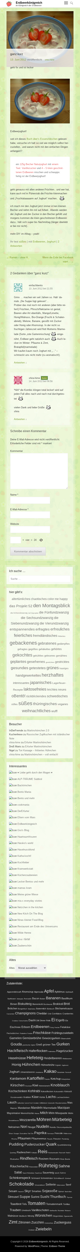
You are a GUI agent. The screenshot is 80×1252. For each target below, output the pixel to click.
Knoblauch (60, 1085)
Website (14, 524)
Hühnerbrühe (48, 1065)
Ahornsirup (27, 991)
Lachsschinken (63, 1097)
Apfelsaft (69, 992)
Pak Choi (30, 1133)
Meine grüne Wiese (27, 894)
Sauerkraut (38, 1173)
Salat (18, 1172)
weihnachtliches (36, 710)
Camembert (10, 1014)
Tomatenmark (54, 1204)
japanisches (41, 682)
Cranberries (68, 1014)
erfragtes (43, 629)
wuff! (54, 711)
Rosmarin (54, 1159)
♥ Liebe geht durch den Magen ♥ (34, 772)
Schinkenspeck (20, 1178)
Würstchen (43, 1215)
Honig (16, 1064)
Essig (52, 1027)
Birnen (13, 1004)
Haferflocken (38, 1051)
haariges (64, 668)
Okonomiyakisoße (64, 1127)
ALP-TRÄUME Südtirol (29, 779)
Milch (44, 1113)
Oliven (11, 1133)
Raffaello (34, 1153)
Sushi (44, 1197)
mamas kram (24, 888)
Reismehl (62, 1153)
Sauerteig (48, 1172)
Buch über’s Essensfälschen (42, 139)
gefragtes (22, 649)
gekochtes (22, 655)
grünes (53, 668)
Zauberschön (24, 945)
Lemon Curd (29, 1103)
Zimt (13, 1222)
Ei (53, 1019)
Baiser (42, 999)
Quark (51, 1144)
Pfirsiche (14, 1139)
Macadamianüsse (61, 1103)
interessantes (21, 682)
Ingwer (58, 1065)
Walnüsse (13, 1216)
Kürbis (42, 1097)
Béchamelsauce (64, 1008)
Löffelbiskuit (43, 1103)
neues (62, 689)
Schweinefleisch (40, 1185)
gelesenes (49, 655)
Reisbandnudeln (53, 1153)
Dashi (32, 1020)
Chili (49, 1014)
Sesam (13, 1191)
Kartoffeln (35, 1078)
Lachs (51, 1097)
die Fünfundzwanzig (54, 612)
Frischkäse (42, 1033)
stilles (14, 704)
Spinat (61, 1191)
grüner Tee (49, 1044)
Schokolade (21, 1183)
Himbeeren (67, 1059)
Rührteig (48, 1165)
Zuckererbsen (48, 1223)
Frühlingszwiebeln (62, 1032)
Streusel (13, 1196)
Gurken (63, 1044)
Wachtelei (61, 1210)
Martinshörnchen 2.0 (38, 730)
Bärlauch (51, 1009)
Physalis (49, 1139)
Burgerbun (22, 1009)
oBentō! (18, 696)
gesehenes (36, 661)
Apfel (49, 991)
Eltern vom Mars (26, 817)
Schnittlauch (59, 1178)
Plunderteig (65, 1139)
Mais (70, 1102)
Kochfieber (23, 862)
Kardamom (18, 1078)
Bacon (35, 998)
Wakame (68, 1210)
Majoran (13, 1108)
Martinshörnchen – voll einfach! (41, 754)
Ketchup (56, 1078)
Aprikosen (11, 999)
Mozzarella (28, 1120)
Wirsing (31, 1216)
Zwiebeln (43, 1229)
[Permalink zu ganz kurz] (40, 39)
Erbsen (25, 1027)
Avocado (27, 999)
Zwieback (31, 1230)
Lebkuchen (20, 1103)
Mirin (52, 1113)
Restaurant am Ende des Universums (37, 926)
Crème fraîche (23, 1021)
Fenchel (57, 1027)
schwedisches (57, 696)
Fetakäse (65, 1027)
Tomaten (36, 1203)
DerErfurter (23, 811)
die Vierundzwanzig (54, 623)
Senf (68, 1184)
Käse (35, 1096)
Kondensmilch (17, 1097)
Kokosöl (68, 1091)
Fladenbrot (23, 1033)
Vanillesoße (53, 1210)
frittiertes (61, 636)
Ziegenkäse (58, 1216)
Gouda (16, 1044)
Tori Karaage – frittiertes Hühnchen (37, 750)
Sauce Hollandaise (28, 1173)
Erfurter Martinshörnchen (37, 742)
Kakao (50, 1071)
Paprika (40, 1133)
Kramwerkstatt (25, 868)
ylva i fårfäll (23, 939)
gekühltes (38, 655)
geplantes (18, 661)
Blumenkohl (37, 1004)
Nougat (32, 1127)
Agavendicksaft (14, 992)
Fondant (29, 1033)
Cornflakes (57, 1014)
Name (14, 494)
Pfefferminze (67, 1133)
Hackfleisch (17, 1050)
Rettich (68, 1153)
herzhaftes (53, 675)
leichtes (52, 689)
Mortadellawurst (14, 1120)
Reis (42, 1151)
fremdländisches (45, 636)
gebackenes (23, 643)
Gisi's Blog (23, 830)
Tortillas (66, 1204)
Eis (66, 1020)
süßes (22, 241)
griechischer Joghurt (29, 1045)
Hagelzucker (64, 1051)
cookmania (23, 804)
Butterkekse (31, 1009)
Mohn (70, 1113)
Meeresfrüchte (27, 1113)
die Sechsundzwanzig (37, 618)
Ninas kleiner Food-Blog (30, 920)
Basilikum (67, 998)
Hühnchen (31, 1064)
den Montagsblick (51, 605)
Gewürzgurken (51, 1038)
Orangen (16, 1133)
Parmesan (50, 1133)
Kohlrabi (34, 1091)
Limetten (36, 1103)
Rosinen (44, 1158)
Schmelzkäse (47, 1178)
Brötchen (12, 1008)
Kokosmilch (59, 1091)
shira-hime (49, 60)
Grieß (39, 1044)
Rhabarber (14, 1159)
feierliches (23, 635)
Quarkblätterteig (64, 1145)
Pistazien (57, 1139)
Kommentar (16, 451)
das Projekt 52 (20, 606)
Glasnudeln (66, 1038)
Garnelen (15, 1038)
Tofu (24, 1204)
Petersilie (59, 1133)
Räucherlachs (19, 1166)
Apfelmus (60, 992)
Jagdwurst (65, 1065)
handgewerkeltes (28, 675)
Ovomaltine (23, 1133)
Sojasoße (49, 1191)
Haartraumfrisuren (27, 836)
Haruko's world (25, 843)
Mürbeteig (62, 1119)
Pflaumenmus (38, 1138)
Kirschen (17, 1085)
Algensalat (38, 992)
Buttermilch (41, 1008)
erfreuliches (60, 629)
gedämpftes (63, 643)
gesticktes (50, 662)
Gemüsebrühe (32, 1038)
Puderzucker (34, 1144)
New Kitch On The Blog (30, 913)
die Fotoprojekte (33, 613)
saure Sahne (60, 1173)
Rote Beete (65, 1159)
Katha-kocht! (24, 856)
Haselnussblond (26, 849)
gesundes (19, 668)
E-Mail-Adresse (19, 509)
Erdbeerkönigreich (29, 2)
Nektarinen (14, 1127)
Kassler (47, 1079)
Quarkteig (13, 1153)
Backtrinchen (24, 785)
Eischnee (15, 1027)
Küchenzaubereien (27, 875)
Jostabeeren (39, 1072)
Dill (37, 1020)
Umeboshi (26, 1210)
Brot (67, 1004)
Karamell (68, 1072)
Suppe (25, 1197)
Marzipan (63, 1107)
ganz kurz (16, 54)
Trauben (15, 1210)
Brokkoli (58, 1003)
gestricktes (62, 661)
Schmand (35, 1178)
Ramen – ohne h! (17, 257)
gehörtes (56, 649)
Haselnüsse (17, 1058)
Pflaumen (24, 1138)
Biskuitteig (25, 1003)
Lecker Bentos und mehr (30, 881)
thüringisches (45, 704)
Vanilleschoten (40, 1210)
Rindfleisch (29, 1158)
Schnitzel (68, 1178)
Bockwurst (48, 1004)
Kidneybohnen (65, 1079)
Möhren (43, 1119)
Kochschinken (17, 1091)
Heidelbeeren (53, 1058)
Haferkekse (51, 1051)
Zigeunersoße (68, 1216)
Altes (12, 968)
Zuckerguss (62, 1222)
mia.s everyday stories (29, 900)
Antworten (19, 362)
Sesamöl (21, 1191)
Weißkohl (23, 1216)
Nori (23, 1126)
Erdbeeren (39, 241)
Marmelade (50, 1107)
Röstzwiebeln (33, 1167)
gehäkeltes (44, 649)
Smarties (36, 1191)
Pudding (16, 1144)
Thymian (69, 1197)
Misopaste (61, 1113)
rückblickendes (36, 696)
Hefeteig (35, 1057)
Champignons (25, 1013)
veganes (63, 704)
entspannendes (22, 629)
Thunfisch (58, 1197)
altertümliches (21, 599)
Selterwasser (61, 1185)
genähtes (61, 655)
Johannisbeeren (27, 1072)
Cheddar (41, 1013)
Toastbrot (15, 1203)
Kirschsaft (28, 1086)
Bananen (53, 998)
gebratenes (47, 643)
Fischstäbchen (13, 1033)
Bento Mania (24, 792)
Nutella (53, 1127)
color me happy (57, 599)
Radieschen (24, 1152)
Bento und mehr (26, 798)
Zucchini (37, 1222)
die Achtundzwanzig (19, 613)
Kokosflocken (47, 1091)
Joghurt (51, 241)
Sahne (64, 1166)
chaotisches (39, 599)
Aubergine (20, 999)
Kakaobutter (61, 1072)
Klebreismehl (44, 1086)
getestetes (37, 668)
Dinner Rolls (45, 1020)
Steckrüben (68, 1191)
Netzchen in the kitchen (30, 907)
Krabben (27, 1097)
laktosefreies (35, 689)
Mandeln (37, 1107)
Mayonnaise (13, 1113)
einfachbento (36, 285)
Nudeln (42, 1126)
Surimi (35, 1196)
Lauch (12, 1102)
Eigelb (60, 1020)
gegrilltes (33, 649)
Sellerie (51, 1184)
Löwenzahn (51, 1103)
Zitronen (24, 1222)
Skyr (27, 1191)
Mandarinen (24, 1107)
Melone (37, 1113)
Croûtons (15, 1021)
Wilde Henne (24, 932)
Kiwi (35, 1085)
